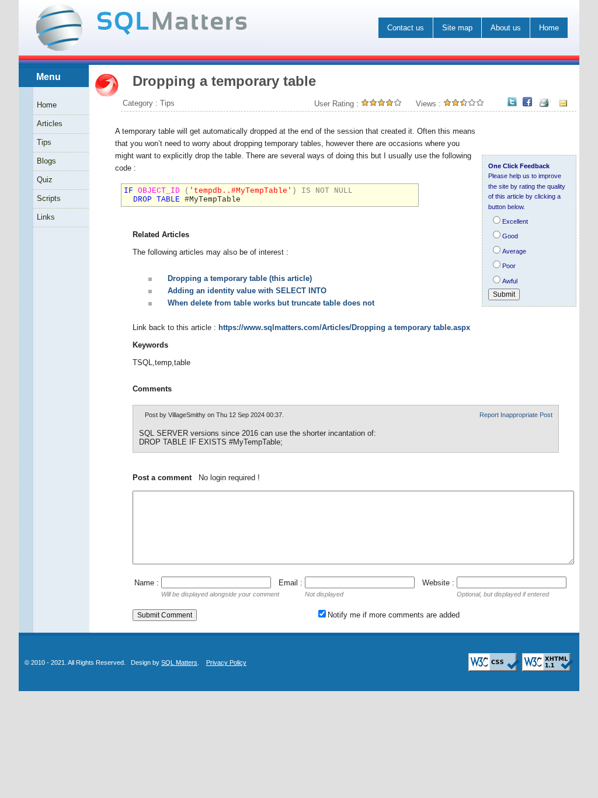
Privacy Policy (226, 662)
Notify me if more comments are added (394, 614)
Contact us (405, 27)
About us (506, 27)
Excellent (515, 221)
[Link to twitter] (512, 102)
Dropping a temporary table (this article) (240, 278)
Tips (44, 142)
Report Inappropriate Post (515, 414)
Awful (509, 280)
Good (510, 236)
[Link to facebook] (527, 102)
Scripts (49, 198)
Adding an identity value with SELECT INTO (247, 290)
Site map (457, 27)
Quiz (45, 179)
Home (549, 27)
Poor (509, 265)
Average (514, 251)
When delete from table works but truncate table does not (271, 303)
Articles (49, 123)
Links (46, 217)
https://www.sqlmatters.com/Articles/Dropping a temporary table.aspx (344, 327)
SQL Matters (179, 662)
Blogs (46, 161)
